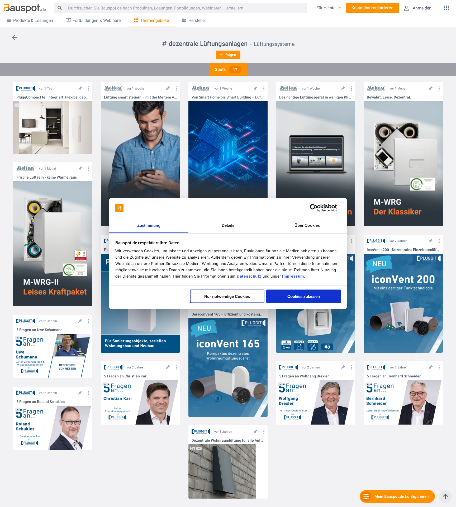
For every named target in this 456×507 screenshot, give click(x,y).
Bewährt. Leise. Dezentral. (389, 97)
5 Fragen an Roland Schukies (40, 402)
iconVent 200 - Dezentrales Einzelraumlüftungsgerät (403, 250)
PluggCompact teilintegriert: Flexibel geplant (52, 97)
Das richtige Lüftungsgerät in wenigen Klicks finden (315, 97)
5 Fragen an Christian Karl (126, 376)
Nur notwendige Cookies (227, 296)
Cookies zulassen (303, 296)
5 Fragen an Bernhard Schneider (394, 376)
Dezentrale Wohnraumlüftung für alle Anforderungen (228, 440)
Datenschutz (249, 276)
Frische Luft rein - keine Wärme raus (46, 177)
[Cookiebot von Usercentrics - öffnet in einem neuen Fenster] (318, 208)
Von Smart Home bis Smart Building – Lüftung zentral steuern (228, 97)
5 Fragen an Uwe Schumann (39, 330)
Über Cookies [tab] (307, 225)
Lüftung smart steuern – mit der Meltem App (140, 97)
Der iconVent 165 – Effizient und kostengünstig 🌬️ (228, 314)
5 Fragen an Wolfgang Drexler (304, 376)
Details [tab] (228, 225)
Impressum (293, 276)
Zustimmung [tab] (149, 225)
